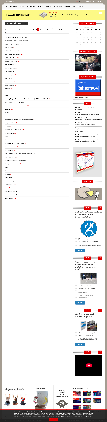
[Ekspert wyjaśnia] (15, 397)
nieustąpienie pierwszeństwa (13, 164)
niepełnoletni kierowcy (11, 146)
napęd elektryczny (10, 75)
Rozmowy (22, 6)
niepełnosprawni (10, 150)
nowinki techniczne (10, 184)
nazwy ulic (8, 126)
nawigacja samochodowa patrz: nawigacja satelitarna (19, 119)
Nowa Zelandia (9, 177)
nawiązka (8, 112)
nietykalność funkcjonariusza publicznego (16, 160)
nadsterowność (9, 47)
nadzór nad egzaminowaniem (13, 51)
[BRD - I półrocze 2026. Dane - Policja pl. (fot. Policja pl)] (77, 393)
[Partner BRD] (41, 400)
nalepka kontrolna (10, 64)
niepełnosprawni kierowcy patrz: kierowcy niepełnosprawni (20, 153)
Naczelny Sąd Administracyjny (13, 44)
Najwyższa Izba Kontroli (12, 61)
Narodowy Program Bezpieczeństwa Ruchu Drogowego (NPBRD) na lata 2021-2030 (27, 99)
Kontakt (99, 1)
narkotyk (7, 92)
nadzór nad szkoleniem (12, 57)
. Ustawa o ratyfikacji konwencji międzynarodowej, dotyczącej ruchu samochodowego (86, 130)
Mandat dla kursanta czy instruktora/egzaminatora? (68, 15)
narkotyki (8, 95)
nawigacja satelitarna (11, 122)
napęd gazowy (9, 78)
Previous (100, 13)
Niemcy (7, 140)
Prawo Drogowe (18, 15)
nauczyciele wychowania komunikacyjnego (17, 105)
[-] (87, 393)
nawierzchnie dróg (10, 116)
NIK (6, 170)
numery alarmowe (10, 198)
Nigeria (7, 167)
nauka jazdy (9, 109)
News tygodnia (13, 6)
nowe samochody (10, 181)
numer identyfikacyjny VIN (12, 194)
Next (101, 13)
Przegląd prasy (58, 6)
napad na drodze (10, 71)
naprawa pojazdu (10, 81)
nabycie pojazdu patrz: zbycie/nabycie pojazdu (17, 40)
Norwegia (8, 174)
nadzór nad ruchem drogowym (13, 54)
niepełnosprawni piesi (11, 157)
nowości (7, 188)
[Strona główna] (7, 7)
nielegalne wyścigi (10, 133)
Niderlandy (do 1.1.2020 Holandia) (14, 129)
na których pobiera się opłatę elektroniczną (16, 37)
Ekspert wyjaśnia (31, 6)
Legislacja (40, 6)
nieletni (7, 136)
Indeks (73, 6)
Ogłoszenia (67, 6)
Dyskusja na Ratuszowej (81, 97)
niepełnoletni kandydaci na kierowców (15, 143)
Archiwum (80, 6)
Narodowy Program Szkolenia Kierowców (16, 102)
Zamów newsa (89, 1)
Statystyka (48, 6)
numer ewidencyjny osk (11, 191)
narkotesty (8, 88)
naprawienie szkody (10, 85)
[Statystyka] (88, 193)
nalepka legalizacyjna (11, 68)
